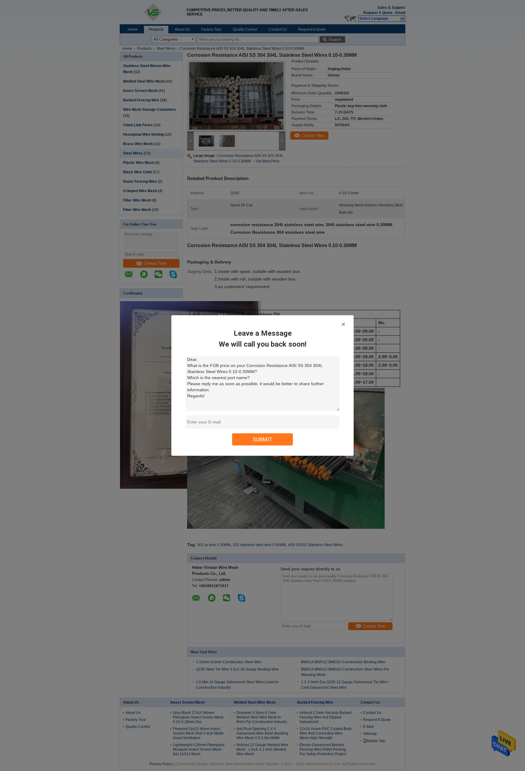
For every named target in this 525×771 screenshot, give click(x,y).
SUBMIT (263, 439)
